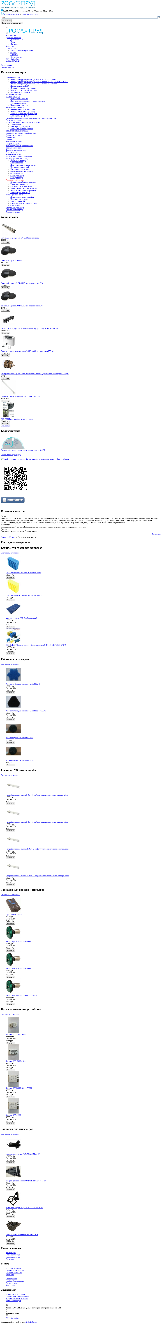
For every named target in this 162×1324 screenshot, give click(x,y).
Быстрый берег (16, 163)
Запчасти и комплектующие (21, 129)
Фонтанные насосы (18, 103)
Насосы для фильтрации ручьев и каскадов (27, 101)
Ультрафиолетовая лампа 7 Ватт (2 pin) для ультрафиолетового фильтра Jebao (37, 795)
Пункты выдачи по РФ (15, 1270)
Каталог (12, 537)
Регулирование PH (18, 201)
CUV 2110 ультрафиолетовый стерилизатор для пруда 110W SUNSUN (29, 328)
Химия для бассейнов (14, 195)
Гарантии (14, 55)
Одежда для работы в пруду (21, 171)
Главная (4, 537)
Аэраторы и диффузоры (20, 126)
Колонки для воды (13, 154)
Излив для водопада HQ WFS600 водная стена (20, 238)
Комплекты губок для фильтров (23, 182)
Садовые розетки (13, 137)
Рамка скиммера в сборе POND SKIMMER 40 (24, 1208)
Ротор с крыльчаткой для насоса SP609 (21, 995)
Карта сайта (10, 1285)
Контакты (10, 46)
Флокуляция (15, 205)
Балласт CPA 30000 (13, 1115)
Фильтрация (11, 1253)
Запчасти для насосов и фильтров (23, 188)
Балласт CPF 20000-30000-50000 (19, 1088)
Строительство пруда (14, 210)
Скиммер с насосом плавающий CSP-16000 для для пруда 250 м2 (27, 351)
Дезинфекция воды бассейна (22, 197)
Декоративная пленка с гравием (23, 88)
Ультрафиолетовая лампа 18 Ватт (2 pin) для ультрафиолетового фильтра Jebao (37, 876)
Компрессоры (15, 124)
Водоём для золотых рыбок (17, 1299)
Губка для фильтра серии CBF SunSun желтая (24, 595)
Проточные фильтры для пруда (22, 112)
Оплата (13, 42)
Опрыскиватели (16, 173)
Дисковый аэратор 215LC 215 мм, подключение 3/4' (22, 283)
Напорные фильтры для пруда (22, 109)
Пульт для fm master (13, 915)
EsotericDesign (31, 1322)
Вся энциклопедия (13, 1301)
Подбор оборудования (15, 1281)
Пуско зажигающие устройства (23, 191)
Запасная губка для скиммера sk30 (19, 760)
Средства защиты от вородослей (23, 203)
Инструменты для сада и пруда (22, 165)
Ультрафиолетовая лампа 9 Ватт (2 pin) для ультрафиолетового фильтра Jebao (37, 822)
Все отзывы (156, 534)
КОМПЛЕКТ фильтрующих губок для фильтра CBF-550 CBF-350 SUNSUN (36, 645)
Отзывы (13, 53)
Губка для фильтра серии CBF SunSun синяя (23, 573)
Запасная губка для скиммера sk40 (19, 738)
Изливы (9, 139)
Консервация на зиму (19, 199)
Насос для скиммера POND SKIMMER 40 (23, 1154)
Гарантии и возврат (14, 1273)
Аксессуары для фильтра (20, 116)
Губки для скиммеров (19, 184)
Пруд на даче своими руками (17, 1296)
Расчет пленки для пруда (11, 455)
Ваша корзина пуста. (30, 14)
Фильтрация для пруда (15, 107)
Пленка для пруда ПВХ (19, 86)
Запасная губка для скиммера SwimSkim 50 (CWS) (26, 711)
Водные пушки (12, 152)
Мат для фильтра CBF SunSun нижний (21, 618)
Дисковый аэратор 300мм (11, 260)
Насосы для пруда (13, 97)
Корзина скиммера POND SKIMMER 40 (22, 1235)
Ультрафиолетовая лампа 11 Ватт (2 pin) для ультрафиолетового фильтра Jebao (37, 849)
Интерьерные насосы (19, 99)
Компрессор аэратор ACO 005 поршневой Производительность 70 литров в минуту (35, 374)
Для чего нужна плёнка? (15, 1294)
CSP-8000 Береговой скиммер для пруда (17, 419)
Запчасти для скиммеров (20, 193)
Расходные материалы (15, 180)
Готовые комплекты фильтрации (23, 114)
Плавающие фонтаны (19, 105)
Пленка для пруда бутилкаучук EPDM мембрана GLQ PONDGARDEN (39, 82)
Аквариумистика (13, 212)
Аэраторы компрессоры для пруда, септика (23, 122)
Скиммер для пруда (13, 120)
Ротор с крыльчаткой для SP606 (18, 941)
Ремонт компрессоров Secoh (21, 50)
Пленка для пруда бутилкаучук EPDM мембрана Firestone (33, 84)
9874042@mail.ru (12, 59)
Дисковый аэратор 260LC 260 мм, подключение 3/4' (22, 306)
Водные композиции (14, 148)
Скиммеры (10, 1259)
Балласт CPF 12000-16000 (16, 1061)
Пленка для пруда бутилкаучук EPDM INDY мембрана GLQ (34, 80)
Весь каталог (11, 36)
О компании (11, 48)
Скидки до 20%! (7, 66)
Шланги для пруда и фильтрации (19, 156)
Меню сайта (6, 20)
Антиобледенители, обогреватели (19, 146)
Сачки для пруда (17, 176)
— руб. (12, 14)
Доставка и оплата (13, 38)
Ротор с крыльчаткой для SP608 (18, 968)
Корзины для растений (19, 167)
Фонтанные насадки (14, 141)
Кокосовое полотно (13, 94)
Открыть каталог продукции (12, 23)
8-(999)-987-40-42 (13, 61)
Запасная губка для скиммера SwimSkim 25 (23, 684)
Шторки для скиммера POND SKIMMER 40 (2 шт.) (26, 1181)
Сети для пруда (16, 178)
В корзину (5, 242)
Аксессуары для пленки (20, 92)
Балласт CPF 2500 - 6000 (15, 1034)
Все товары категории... (10, 553)
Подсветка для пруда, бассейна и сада (21, 133)
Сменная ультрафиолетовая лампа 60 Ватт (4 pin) (20, 396)
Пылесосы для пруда (14, 135)
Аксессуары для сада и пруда (17, 158)
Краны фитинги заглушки (21, 169)
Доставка (14, 44)
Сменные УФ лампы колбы (21, 186)
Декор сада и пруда (18, 161)
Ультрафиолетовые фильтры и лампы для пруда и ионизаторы (31, 118)
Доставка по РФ (16, 40)
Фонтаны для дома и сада (16, 150)
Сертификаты (16, 57)
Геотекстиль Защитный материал (23, 90)
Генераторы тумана (13, 144)
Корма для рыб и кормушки (17, 131)
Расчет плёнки (11, 1283)
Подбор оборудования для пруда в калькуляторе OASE (23, 450)
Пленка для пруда (13, 77)
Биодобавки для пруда (15, 208)
